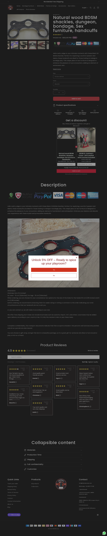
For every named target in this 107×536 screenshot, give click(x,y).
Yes (54, 269)
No (54, 275)
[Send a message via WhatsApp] (104, 533)
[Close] (77, 258)
